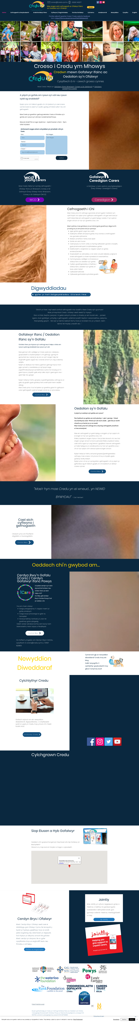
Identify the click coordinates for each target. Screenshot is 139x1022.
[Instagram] (100, 2)
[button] (90, 7)
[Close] (137, 1019)
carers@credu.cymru (59, 2)
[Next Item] (136, 41)
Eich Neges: (49, 134)
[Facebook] (97, 2)
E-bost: (23, 149)
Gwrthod (124, 1019)
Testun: (23, 141)
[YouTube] (103, 2)
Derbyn (132, 1019)
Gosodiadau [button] (116, 1019)
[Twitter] (108, 742)
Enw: (22, 134)
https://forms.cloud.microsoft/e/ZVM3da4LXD (71, 18)
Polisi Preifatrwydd (78, 1019)
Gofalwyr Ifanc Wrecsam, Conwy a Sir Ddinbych (73, 86)
